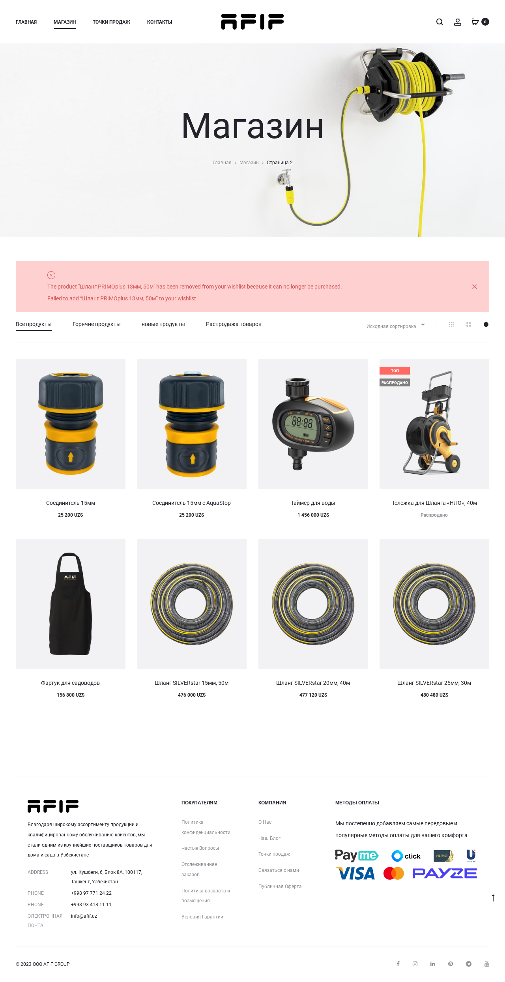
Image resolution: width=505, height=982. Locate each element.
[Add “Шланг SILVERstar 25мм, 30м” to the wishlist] (479, 548)
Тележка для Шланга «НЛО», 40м (434, 503)
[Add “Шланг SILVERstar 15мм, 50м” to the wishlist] (237, 548)
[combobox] (395, 324)
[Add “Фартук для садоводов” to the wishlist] (115, 548)
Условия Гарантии (202, 917)
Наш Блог (269, 838)
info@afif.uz (84, 916)
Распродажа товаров (234, 324)
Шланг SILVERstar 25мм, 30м (434, 683)
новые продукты (163, 324)
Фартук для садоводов (70, 683)
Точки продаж (111, 22)
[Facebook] (398, 964)
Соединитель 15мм (70, 503)
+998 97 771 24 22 (91, 893)
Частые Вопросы (200, 848)
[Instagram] (415, 964)
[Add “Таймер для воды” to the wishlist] (358, 369)
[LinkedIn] (432, 964)
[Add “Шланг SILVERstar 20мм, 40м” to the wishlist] (358, 548)
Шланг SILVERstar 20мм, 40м (313, 683)
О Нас (264, 822)
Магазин (65, 22)
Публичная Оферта (280, 886)
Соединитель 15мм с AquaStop (191, 503)
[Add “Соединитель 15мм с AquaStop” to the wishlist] (237, 369)
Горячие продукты (97, 324)
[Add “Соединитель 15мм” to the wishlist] (115, 369)
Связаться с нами (278, 870)
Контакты (159, 22)
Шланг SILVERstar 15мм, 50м (191, 683)
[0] (475, 22)
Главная (26, 22)
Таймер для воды (313, 503)
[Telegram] (468, 964)
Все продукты (34, 324)
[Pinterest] (450, 964)
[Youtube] (486, 964)
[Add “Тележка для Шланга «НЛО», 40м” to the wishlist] (479, 369)
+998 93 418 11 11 (91, 904)
